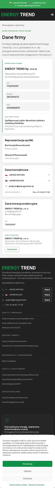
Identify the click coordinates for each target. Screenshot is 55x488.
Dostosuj (27, 478)
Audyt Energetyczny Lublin (13, 402)
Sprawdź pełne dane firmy (13, 283)
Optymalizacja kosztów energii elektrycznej (20, 375)
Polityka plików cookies (18, 485)
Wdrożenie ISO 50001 (11, 328)
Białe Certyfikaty (9, 361)
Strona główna (8, 25)
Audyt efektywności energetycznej (16, 323)
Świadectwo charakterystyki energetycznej (20, 346)
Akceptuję (27, 464)
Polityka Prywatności (36, 485)
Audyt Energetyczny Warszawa (15, 397)
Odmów (27, 471)
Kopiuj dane (12, 249)
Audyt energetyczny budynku (14, 341)
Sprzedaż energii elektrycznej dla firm (17, 379)
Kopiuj (47, 289)
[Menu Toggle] (52, 14)
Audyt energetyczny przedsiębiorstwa (18, 318)
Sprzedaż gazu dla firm (11, 384)
